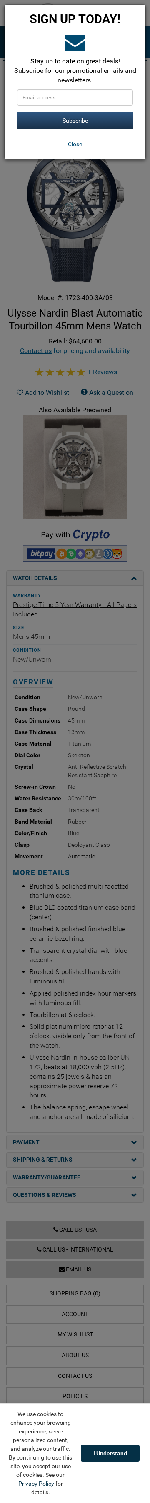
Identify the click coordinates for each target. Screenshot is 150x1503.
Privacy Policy (36, 1483)
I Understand (110, 1453)
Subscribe (75, 120)
